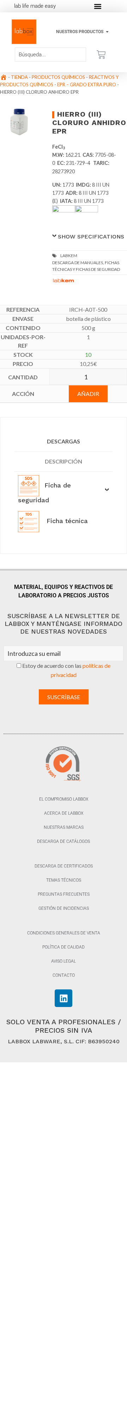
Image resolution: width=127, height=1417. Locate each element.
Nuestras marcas (64, 827)
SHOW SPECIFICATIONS (91, 236)
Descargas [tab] (63, 441)
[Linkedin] (63, 998)
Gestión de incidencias (63, 908)
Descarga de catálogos (63, 841)
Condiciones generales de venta (63, 933)
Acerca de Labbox (63, 813)
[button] (97, 6)
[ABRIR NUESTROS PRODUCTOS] (107, 32)
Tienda (19, 77)
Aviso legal (63, 961)
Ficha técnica (66, 520)
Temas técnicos (63, 880)
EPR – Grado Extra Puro (86, 84)
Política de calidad (63, 947)
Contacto (64, 975)
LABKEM (68, 255)
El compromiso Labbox (63, 799)
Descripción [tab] (63, 461)
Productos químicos (58, 77)
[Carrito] (101, 54)
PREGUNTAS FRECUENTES (64, 894)
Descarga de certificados (64, 866)
